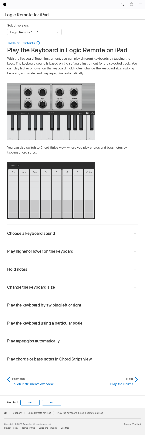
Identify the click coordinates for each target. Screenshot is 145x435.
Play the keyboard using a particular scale (45, 323)
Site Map (65, 428)
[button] (122, 4)
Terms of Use (28, 428)
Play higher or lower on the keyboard (40, 251)
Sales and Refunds (48, 428)
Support (17, 413)
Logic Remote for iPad (27, 14)
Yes (30, 402)
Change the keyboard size (31, 287)
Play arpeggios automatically (33, 340)
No (51, 402)
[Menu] (140, 4)
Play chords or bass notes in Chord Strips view (49, 359)
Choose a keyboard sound (31, 233)
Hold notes (17, 269)
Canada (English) (132, 424)
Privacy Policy (11, 428)
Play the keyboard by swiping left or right (44, 305)
